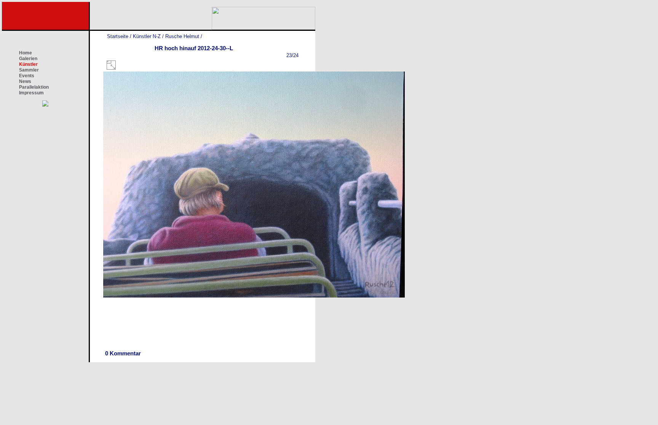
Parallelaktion (34, 87)
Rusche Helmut (182, 36)
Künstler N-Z (147, 36)
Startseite (117, 36)
